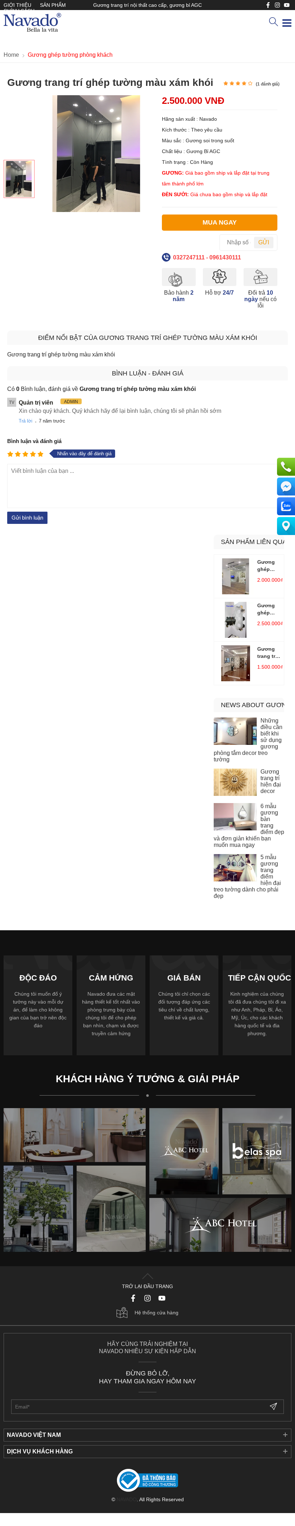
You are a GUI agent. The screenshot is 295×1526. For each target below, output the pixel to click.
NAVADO (127, 1499)
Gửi (263, 242)
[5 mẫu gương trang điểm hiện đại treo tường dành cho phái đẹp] (235, 868)
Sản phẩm (53, 5)
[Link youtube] (268, 5)
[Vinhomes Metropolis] (184, 1151)
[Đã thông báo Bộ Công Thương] (147, 1481)
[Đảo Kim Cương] (75, 1135)
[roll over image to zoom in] (96, 153)
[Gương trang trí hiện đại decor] (235, 783)
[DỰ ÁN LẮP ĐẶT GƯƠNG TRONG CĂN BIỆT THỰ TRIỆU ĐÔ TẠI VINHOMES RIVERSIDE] (111, 1209)
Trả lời (25, 421)
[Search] (273, 22)
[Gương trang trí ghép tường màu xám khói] (19, 179)
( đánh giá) (268, 84)
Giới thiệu (17, 5)
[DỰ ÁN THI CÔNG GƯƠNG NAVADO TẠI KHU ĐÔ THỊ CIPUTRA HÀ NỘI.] (38, 1209)
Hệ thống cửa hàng (156, 1312)
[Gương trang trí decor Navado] (32, 23)
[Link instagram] (277, 5)
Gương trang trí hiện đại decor (270, 781)
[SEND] (274, 1407)
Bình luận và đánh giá (34, 441)
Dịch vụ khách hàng (40, 1451)
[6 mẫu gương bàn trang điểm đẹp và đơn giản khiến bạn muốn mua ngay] (235, 817)
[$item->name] (220, 1225)
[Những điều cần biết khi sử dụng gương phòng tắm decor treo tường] (235, 732)
